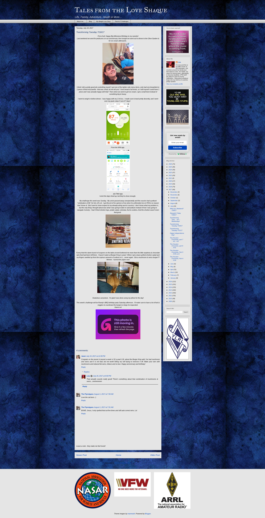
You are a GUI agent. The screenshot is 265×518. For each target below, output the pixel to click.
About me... (80, 21)
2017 (170, 189)
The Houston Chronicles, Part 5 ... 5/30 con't (176, 252)
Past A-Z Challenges (121, 21)
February (173, 275)
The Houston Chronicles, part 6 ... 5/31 (176, 245)
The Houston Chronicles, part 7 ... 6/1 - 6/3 (176, 239)
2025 (170, 167)
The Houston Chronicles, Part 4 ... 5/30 (176, 258)
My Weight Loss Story (103, 21)
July (171, 206)
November (174, 195)
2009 (170, 301)
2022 (170, 175)
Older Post (155, 455)
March (172, 272)
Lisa (88, 376)
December (174, 192)
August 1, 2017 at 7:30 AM (103, 394)
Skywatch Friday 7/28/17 (175, 214)
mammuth (131, 514)
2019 (170, 184)
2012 (170, 293)
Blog (90, 21)
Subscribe (177, 148)
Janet (83, 356)
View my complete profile (174, 84)
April (172, 269)
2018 (170, 187)
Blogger (148, 514)
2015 (170, 284)
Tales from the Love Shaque (121, 9)
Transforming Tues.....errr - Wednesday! (175, 219)
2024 (170, 170)
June (172, 264)
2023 (170, 172)
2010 (170, 298)
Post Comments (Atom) (123, 463)
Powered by (172, 154)
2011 (170, 295)
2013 (170, 290)
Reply (83, 367)
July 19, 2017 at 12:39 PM (95, 356)
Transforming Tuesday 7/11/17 (176, 229)
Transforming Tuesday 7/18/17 (176, 225)
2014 (170, 287)
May (172, 266)
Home (118, 455)
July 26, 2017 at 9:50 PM (102, 376)
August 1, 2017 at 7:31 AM (103, 407)
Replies (87, 372)
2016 (170, 281)
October (173, 198)
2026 (170, 164)
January (173, 278)
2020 (170, 181)
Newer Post (81, 455)
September (174, 200)
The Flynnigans (87, 394)
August (172, 203)
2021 (170, 178)
